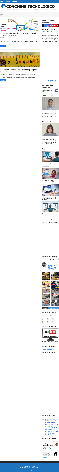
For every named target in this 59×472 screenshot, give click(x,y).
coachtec (3, 37)
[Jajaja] (47, 323)
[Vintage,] (52, 323)
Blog (9, 37)
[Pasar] (52, 320)
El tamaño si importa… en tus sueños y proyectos (19, 69)
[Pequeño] (47, 318)
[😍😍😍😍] (52, 318)
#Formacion (52, 422)
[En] (42, 321)
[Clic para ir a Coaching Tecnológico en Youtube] (50, 334)
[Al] (47, 321)
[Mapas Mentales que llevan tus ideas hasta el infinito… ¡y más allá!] (20, 25)
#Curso (47, 422)
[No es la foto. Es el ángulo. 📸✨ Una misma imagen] (46, 276)
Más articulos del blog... (47, 219)
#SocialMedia (48, 424)
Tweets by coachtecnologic (48, 349)
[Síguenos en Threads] (50, 450)
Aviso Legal (30, 470)
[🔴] (42, 320)
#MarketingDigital (50, 429)
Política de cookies (36, 470)
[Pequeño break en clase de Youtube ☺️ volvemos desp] (55, 276)
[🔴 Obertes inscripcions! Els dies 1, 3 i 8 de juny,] (55, 285)
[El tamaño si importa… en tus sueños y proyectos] (20, 59)
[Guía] (42, 323)
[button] (8, 1)
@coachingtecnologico (51, 419)
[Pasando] (47, 320)
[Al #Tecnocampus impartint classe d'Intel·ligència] (55, 302)
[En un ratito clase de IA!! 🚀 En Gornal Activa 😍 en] (46, 302)
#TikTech (54, 428)
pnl (10, 37)
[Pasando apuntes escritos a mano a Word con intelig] (46, 293)
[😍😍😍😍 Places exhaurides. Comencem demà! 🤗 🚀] (46, 285)
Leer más (3, 46)
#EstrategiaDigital (50, 426)
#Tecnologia (48, 428)
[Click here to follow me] (50, 316)
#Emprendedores (49, 431)
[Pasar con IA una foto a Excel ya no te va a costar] (55, 293)
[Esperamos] (52, 321)
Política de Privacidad (23, 470)
